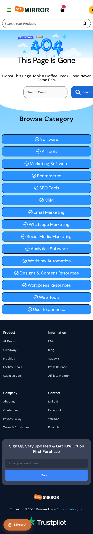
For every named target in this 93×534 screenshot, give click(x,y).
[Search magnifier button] (85, 23)
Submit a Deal (12, 376)
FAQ (51, 341)
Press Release (57, 367)
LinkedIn (53, 401)
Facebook (55, 410)
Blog (51, 350)
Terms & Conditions (16, 427)
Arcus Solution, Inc (70, 509)
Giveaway (9, 350)
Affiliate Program (59, 376)
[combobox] (45, 92)
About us (9, 401)
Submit (46, 475)
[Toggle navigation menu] (8, 10)
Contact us (10, 410)
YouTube (53, 419)
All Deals (9, 341)
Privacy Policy (12, 419)
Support (53, 358)
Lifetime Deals (12, 367)
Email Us (53, 427)
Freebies (9, 358)
